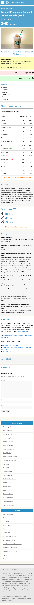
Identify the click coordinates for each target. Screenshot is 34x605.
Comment (3, 380)
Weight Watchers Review (10, 456)
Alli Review (6, 464)
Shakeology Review (8, 427)
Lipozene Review (8, 501)
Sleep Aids (6, 559)
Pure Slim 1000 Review (9, 460)
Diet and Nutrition (8, 514)
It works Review (7, 475)
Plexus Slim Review (8, 482)
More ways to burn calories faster (17, 227)
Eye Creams (6, 532)
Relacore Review (8, 497)
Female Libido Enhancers (10, 551)
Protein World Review (9, 441)
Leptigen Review (7, 471)
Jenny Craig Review (8, 438)
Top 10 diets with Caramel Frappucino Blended (17, 177)
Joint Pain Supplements (9, 536)
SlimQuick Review (8, 494)
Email (2, 405)
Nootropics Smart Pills (9, 540)
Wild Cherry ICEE (6, 351)
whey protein (13, 63)
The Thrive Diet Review (9, 479)
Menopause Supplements (10, 547)
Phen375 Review (8, 468)
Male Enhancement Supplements (12, 544)
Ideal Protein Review (9, 449)
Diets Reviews (7, 525)
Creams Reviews (7, 529)
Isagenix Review (7, 434)
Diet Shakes (6, 521)
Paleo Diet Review (8, 445)
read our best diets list (23, 331)
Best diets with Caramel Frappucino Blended (13, 67)
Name (2, 399)
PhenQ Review (7, 453)
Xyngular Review (7, 490)
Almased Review (7, 486)
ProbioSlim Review (8, 505)
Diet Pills (5, 518)
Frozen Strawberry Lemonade (10, 345)
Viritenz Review (7, 430)
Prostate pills (6, 555)
